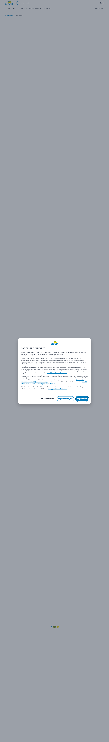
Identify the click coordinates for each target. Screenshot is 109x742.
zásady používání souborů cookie (57, 389)
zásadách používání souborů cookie (57, 373)
